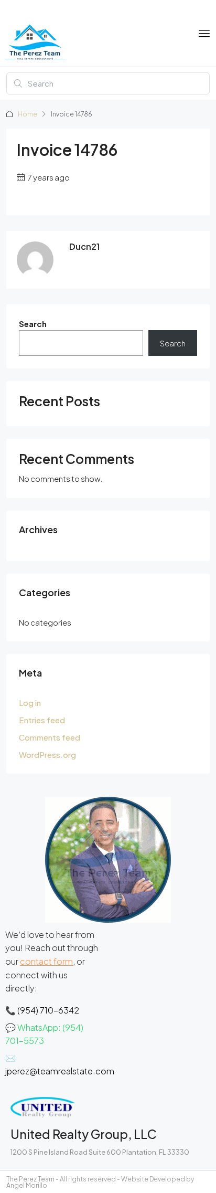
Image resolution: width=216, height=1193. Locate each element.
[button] (204, 33)
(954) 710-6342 (48, 1010)
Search (33, 324)
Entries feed (42, 720)
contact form (46, 961)
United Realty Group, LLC (83, 1134)
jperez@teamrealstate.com (59, 1070)
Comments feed (49, 737)
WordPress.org (47, 754)
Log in (30, 703)
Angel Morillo (26, 1185)
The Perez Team (30, 1179)
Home (27, 114)
